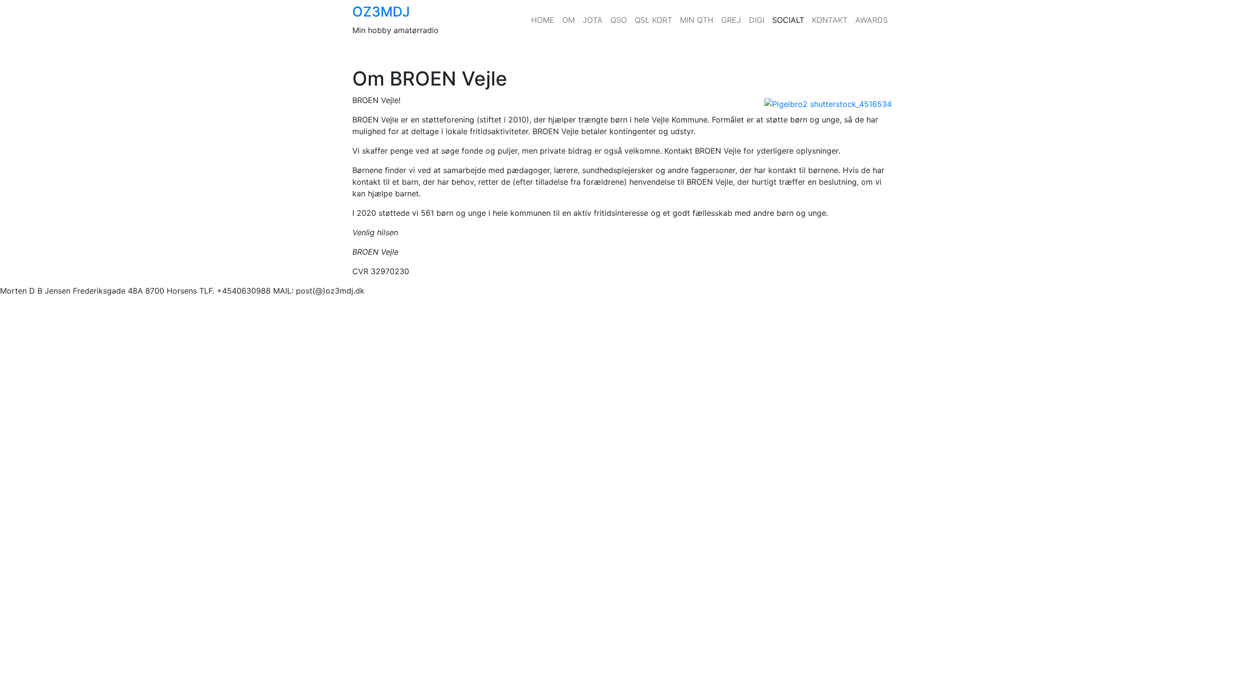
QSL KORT (653, 20)
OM (568, 20)
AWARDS (871, 20)
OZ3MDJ (381, 11)
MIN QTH (696, 20)
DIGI (756, 20)
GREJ (731, 20)
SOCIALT (788, 20)
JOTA (593, 20)
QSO (618, 20)
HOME (542, 20)
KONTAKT (829, 20)
